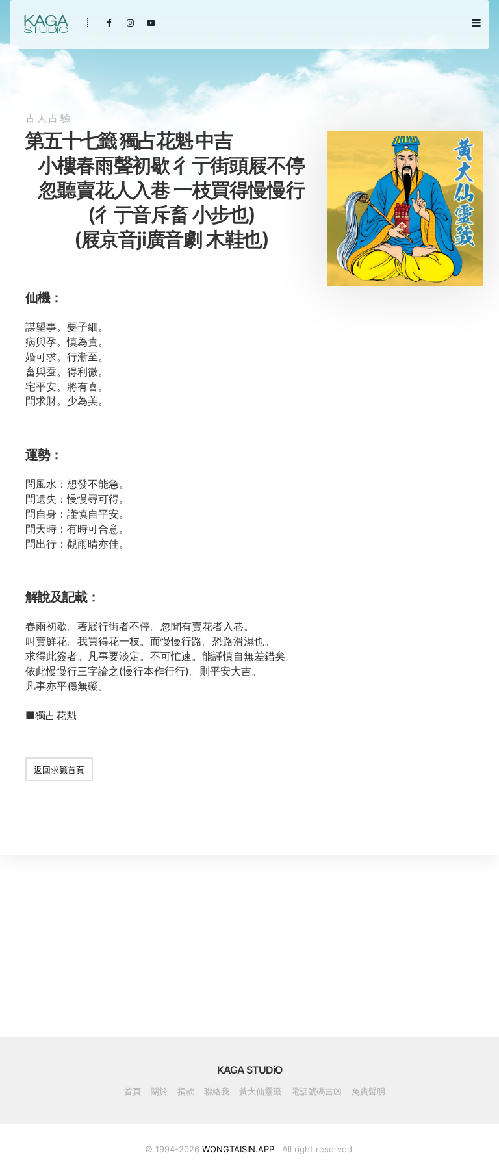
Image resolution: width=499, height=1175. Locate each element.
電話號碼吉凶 (316, 1091)
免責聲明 (368, 1091)
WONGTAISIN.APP (238, 1149)
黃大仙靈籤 (260, 1091)
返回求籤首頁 (59, 769)
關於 (159, 1091)
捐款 (185, 1091)
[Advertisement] (405, 394)
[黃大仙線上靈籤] (45, 24)
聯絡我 (216, 1091)
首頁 (132, 1091)
